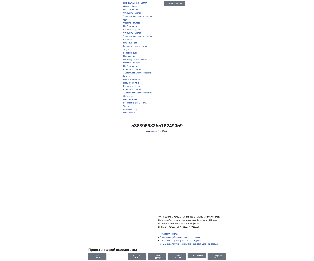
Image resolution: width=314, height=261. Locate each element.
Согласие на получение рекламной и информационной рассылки (190, 244)
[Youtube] (117, 256)
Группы (126, 19)
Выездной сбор (130, 53)
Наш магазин (129, 56)
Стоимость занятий (132, 13)
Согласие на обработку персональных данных (181, 240)
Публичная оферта (168, 234)
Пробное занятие (131, 9)
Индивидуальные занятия (135, 3)
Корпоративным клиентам (135, 46)
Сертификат (128, 39)
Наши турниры (130, 43)
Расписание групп (131, 30)
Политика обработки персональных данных (180, 237)
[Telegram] (111, 256)
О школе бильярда (131, 6)
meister (154, 131)
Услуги (126, 50)
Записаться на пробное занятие (137, 16)
